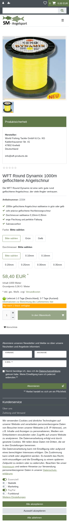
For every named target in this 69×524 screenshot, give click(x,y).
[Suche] (62, 10)
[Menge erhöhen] (13, 312)
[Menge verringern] (13, 317)
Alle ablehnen (34, 517)
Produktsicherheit (16, 121)
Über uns (7, 408)
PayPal (11, 490)
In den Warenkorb (41, 315)
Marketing (13, 486)
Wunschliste (11, 327)
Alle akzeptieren (34, 504)
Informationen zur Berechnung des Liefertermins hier (28, 302)
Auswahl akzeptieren (35, 510)
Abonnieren (33, 386)
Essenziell (13, 479)
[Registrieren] (9, 3)
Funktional (13, 493)
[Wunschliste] (45, 3)
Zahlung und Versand (14, 412)
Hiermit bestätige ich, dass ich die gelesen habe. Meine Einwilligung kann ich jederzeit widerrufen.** (33, 374)
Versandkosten (32, 292)
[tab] (34, 121)
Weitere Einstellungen (14, 497)
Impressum (8, 466)
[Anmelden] (3, 3)
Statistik (12, 483)
